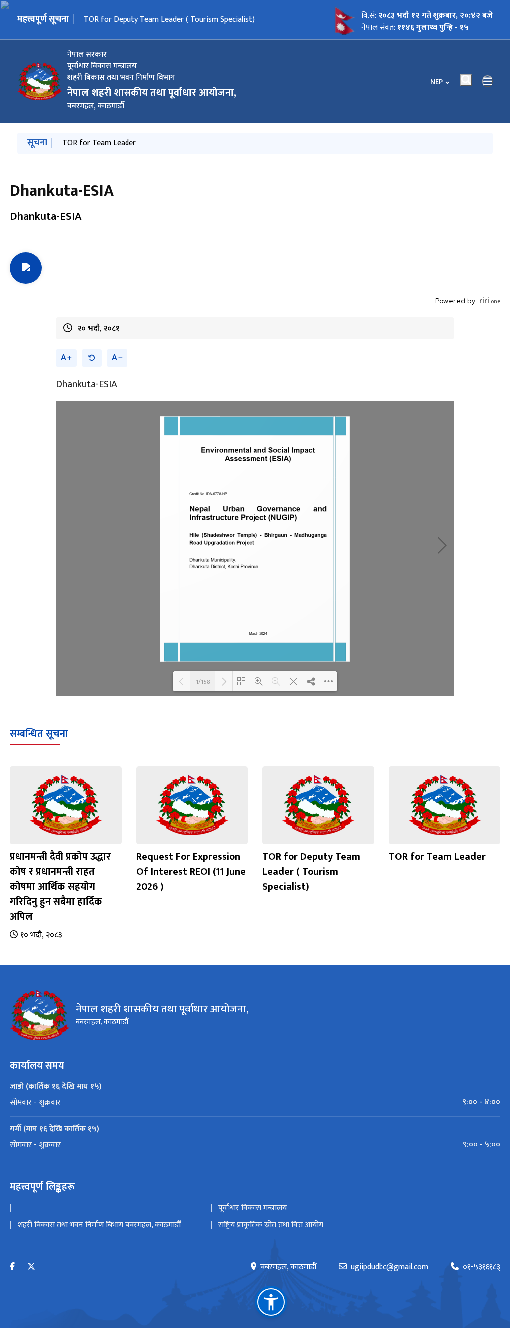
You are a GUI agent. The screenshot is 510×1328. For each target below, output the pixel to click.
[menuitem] (255, 1102)
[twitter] (31, 1267)
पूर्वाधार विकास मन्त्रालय (252, 1208)
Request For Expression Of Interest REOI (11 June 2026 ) (191, 871)
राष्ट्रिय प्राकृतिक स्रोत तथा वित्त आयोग (270, 1225)
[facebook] (12, 1267)
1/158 (203, 681)
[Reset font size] (92, 358)
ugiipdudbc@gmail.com (389, 1267)
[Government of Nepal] (39, 81)
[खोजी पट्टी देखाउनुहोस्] (466, 80)
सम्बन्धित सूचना (39, 733)
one (489, 301)
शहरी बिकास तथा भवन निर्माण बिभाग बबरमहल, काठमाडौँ (99, 1225)
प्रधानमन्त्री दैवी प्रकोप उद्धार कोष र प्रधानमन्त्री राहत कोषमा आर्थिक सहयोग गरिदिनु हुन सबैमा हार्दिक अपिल (60, 886)
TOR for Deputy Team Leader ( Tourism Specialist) (311, 871)
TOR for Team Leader (120, 19)
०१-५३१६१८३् (481, 1267)
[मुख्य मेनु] (487, 81)
